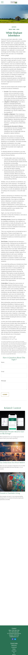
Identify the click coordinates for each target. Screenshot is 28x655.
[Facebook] (13, 639)
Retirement (14, 645)
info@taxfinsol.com (14, 636)
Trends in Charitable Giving (10, 493)
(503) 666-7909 (15, 630)
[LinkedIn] (15, 639)
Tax (14, 653)
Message (3, 381)
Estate (14, 649)
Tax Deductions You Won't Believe (12, 463)
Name (2, 362)
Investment (14, 647)
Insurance (14, 651)
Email (2, 371)
